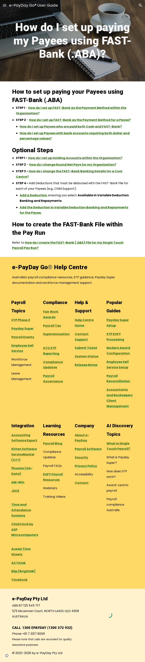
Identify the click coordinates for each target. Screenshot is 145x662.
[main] (72, 40)
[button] (4, 5)
